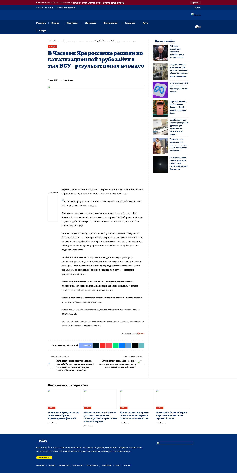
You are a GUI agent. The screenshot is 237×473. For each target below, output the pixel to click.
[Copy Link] (106, 74)
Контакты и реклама (66, 7)
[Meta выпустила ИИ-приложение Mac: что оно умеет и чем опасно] (160, 90)
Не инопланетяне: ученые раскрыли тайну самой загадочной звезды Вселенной (178, 163)
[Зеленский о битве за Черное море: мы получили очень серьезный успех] (172, 399)
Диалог (140, 333)
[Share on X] (55, 74)
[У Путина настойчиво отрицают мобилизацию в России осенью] (160, 53)
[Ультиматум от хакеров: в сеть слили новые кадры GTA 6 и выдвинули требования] (160, 146)
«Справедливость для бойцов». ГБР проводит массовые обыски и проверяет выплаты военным (179, 70)
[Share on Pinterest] (65, 74)
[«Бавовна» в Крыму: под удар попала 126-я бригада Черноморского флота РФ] (64, 399)
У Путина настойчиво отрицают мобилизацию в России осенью (177, 52)
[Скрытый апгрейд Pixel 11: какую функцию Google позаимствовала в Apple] (160, 108)
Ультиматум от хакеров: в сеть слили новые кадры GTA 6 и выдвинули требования (178, 145)
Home (50, 41)
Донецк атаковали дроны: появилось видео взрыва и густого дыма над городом (134, 415)
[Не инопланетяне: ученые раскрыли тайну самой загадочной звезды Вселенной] (160, 164)
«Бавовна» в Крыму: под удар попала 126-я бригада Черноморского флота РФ (63, 415)
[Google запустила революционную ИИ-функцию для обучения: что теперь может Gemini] (160, 127)
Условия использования (113, 2)
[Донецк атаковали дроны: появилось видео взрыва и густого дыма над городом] (136, 399)
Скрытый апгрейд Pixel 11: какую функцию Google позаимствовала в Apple (178, 107)
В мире (52, 46)
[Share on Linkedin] (75, 74)
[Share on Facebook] (50, 74)
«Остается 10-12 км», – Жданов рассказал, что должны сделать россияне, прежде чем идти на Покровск (100, 417)
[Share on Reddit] (85, 74)
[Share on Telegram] (95, 74)
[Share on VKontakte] (90, 74)
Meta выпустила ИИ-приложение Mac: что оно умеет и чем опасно (179, 87)
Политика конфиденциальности (86, 2)
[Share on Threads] (100, 74)
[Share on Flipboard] (60, 74)
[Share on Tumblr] (80, 74)
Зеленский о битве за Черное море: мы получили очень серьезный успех (171, 415)
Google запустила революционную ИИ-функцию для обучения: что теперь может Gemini (179, 127)
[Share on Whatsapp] (70, 74)
